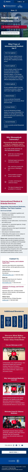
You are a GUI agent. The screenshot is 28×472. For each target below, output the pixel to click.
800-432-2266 (13, 468)
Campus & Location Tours (20, 321)
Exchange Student (10, 107)
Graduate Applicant (10, 84)
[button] (7, 1)
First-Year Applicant (10, 52)
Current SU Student (10, 121)
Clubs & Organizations (25, 321)
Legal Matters (2, 321)
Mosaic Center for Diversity (15, 321)
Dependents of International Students (8, 322)
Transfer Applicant (10, 65)
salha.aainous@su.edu (7, 275)
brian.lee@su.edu (6, 282)
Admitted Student (9, 95)
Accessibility (12, 461)
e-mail (5, 468)
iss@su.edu (5, 300)
